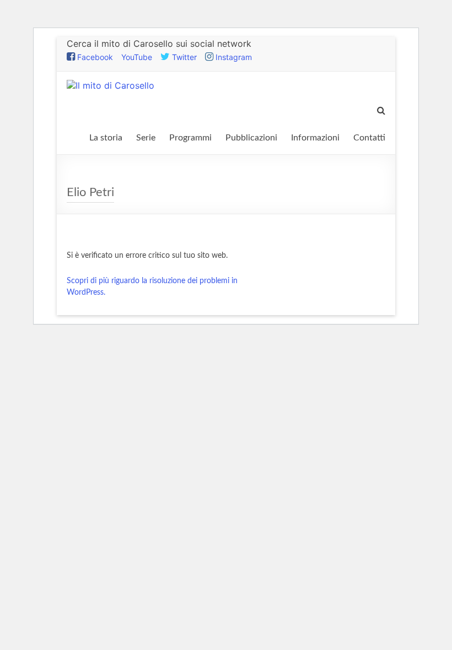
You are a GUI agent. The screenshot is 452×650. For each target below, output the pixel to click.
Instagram (232, 57)
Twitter (183, 57)
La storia (105, 137)
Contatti (369, 137)
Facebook (94, 57)
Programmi (190, 137)
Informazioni (315, 137)
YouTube (136, 57)
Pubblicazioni (251, 137)
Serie (145, 137)
